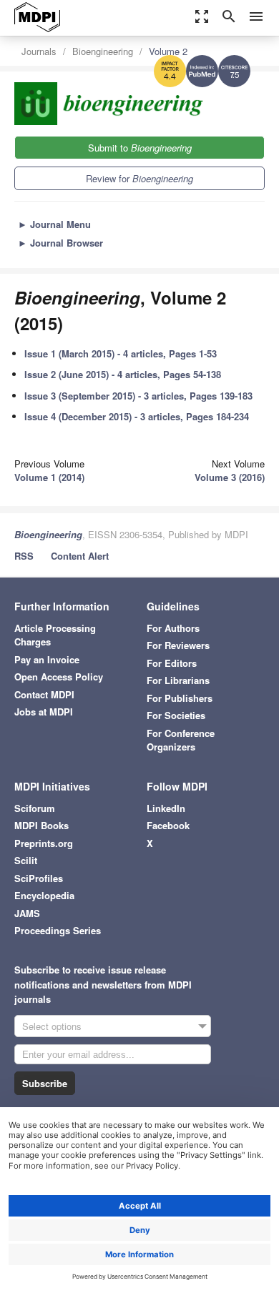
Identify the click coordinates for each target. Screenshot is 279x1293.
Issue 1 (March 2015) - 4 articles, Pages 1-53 (120, 353)
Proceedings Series (57, 930)
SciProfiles (38, 878)
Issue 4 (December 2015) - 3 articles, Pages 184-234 (136, 416)
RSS (24, 556)
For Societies (176, 715)
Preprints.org (43, 843)
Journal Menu (54, 224)
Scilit (25, 860)
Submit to (140, 147)
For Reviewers (178, 645)
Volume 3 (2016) (230, 477)
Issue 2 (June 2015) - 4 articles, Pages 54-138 (122, 374)
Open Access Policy (58, 676)
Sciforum (34, 808)
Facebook (168, 825)
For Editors (172, 663)
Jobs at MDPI (43, 711)
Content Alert (80, 556)
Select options (52, 1026)
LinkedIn (166, 808)
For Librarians (178, 680)
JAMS (27, 913)
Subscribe (44, 1083)
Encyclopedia (44, 895)
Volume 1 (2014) (49, 477)
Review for (139, 178)
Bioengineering (102, 51)
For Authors (173, 628)
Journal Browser (60, 242)
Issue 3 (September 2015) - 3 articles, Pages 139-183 (138, 395)
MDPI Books (41, 825)
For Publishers (179, 698)
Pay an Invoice (46, 659)
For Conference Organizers (181, 740)
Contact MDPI (44, 694)
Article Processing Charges (55, 635)
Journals (39, 51)
